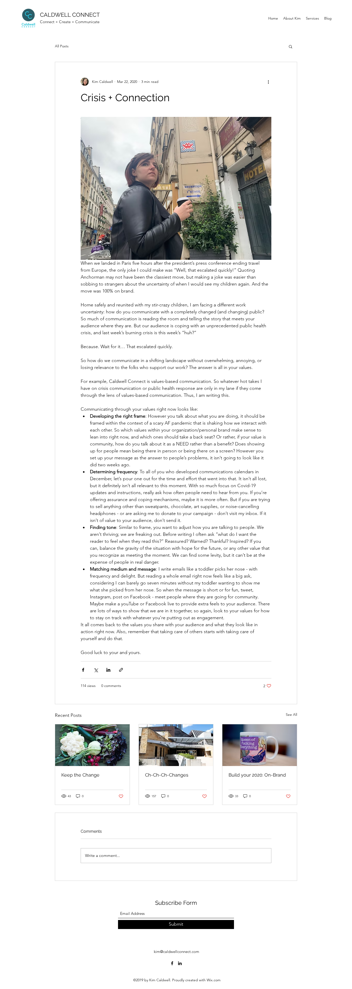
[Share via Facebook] (83, 669)
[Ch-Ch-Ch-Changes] (176, 745)
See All (291, 714)
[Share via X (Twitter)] (95, 669)
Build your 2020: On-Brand (257, 775)
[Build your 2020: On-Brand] (259, 745)
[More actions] (268, 82)
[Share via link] (121, 669)
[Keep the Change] (92, 745)
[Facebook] (172, 963)
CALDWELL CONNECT (70, 14)
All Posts (62, 46)
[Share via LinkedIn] (108, 669)
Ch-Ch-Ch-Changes (166, 775)
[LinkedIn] (179, 963)
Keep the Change (80, 775)
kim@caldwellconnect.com (176, 951)
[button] (290, 46)
